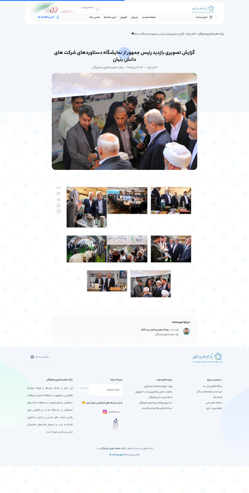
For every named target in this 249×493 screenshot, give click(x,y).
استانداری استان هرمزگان (160, 397)
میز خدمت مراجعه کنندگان (209, 392)
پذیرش (134, 17)
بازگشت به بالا (42, 357)
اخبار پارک (191, 34)
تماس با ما (95, 17)
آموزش (123, 17)
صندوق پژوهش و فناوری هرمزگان (155, 403)
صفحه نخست (149, 17)
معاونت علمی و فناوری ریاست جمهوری (153, 392)
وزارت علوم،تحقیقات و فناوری (158, 386)
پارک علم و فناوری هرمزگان (211, 34)
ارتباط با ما (217, 397)
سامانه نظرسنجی (214, 403)
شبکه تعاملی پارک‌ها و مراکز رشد (156, 408)
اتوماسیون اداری (214, 408)
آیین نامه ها (110, 17)
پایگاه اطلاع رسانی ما (212, 386)
